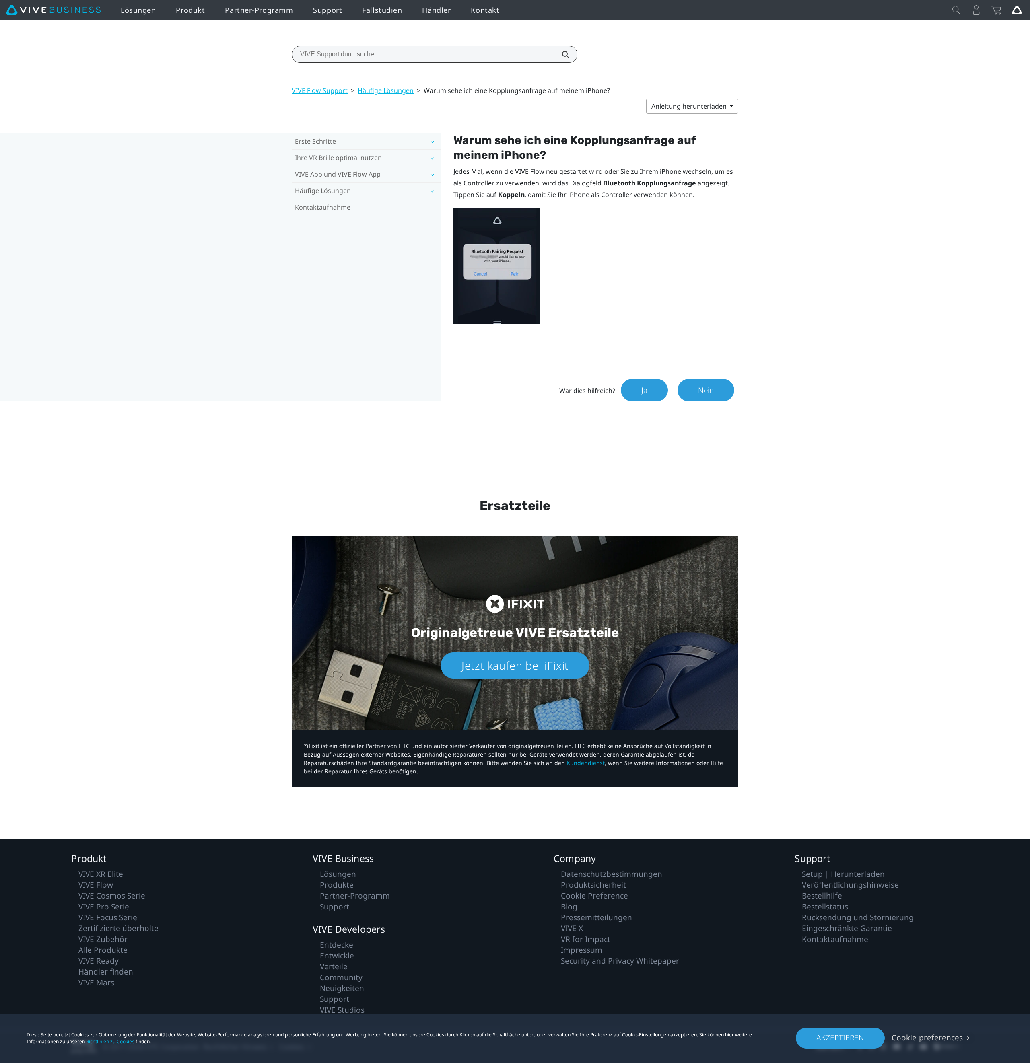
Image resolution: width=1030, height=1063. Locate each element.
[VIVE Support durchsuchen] (561, 54)
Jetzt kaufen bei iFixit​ (515, 665)
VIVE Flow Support (320, 90)
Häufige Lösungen (386, 90)
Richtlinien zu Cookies (110, 1041)
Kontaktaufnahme (322, 207)
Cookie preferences (927, 1037)
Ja (644, 390)
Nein (706, 390)
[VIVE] (53, 10)
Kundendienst (585, 763)
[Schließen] (956, 10)
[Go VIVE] (1017, 10)
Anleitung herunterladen (689, 106)
